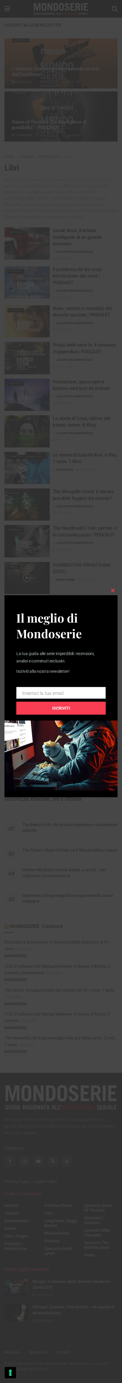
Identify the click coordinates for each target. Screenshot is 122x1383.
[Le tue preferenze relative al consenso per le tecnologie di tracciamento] (10, 1372)
